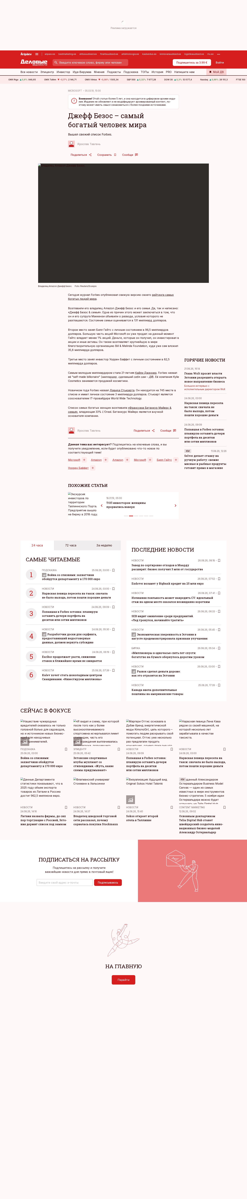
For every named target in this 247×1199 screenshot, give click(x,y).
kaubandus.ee (149, 54)
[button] (65, 882)
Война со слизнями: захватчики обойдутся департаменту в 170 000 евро (41, 762)
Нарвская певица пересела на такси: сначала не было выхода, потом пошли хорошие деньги (202, 762)
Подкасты (114, 72)
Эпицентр (47, 72)
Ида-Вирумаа (82, 72)
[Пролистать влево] (101, 505)
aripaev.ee (50, 54)
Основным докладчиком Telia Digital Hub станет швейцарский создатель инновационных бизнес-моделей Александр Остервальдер (201, 824)
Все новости (29, 72)
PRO (169, 72)
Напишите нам (184, 72)
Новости (48, 588)
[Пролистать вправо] (175, 505)
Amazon (96, 460)
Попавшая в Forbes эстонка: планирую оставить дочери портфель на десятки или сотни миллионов (70, 616)
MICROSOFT (75, 90)
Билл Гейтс (164, 460)
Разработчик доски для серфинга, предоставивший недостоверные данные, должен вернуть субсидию (69, 638)
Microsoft (74, 460)
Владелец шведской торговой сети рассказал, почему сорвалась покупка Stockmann (95, 820)
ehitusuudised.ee (88, 54)
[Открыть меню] (36, 54)
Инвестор (63, 72)
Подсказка (131, 72)
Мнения (99, 72)
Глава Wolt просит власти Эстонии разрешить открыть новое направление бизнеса (205, 377)
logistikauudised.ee (194, 54)
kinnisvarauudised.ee (170, 54)
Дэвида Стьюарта (122, 390)
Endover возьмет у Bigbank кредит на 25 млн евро (168, 583)
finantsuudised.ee (109, 54)
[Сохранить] (113, 570)
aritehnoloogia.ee (130, 54)
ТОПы (145, 72)
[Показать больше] (218, 54)
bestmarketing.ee (67, 54)
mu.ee (210, 54)
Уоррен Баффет (78, 468)
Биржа (136, 648)
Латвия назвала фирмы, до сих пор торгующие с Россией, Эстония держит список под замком (43, 820)
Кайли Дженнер (146, 372)
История (157, 72)
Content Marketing (192, 807)
